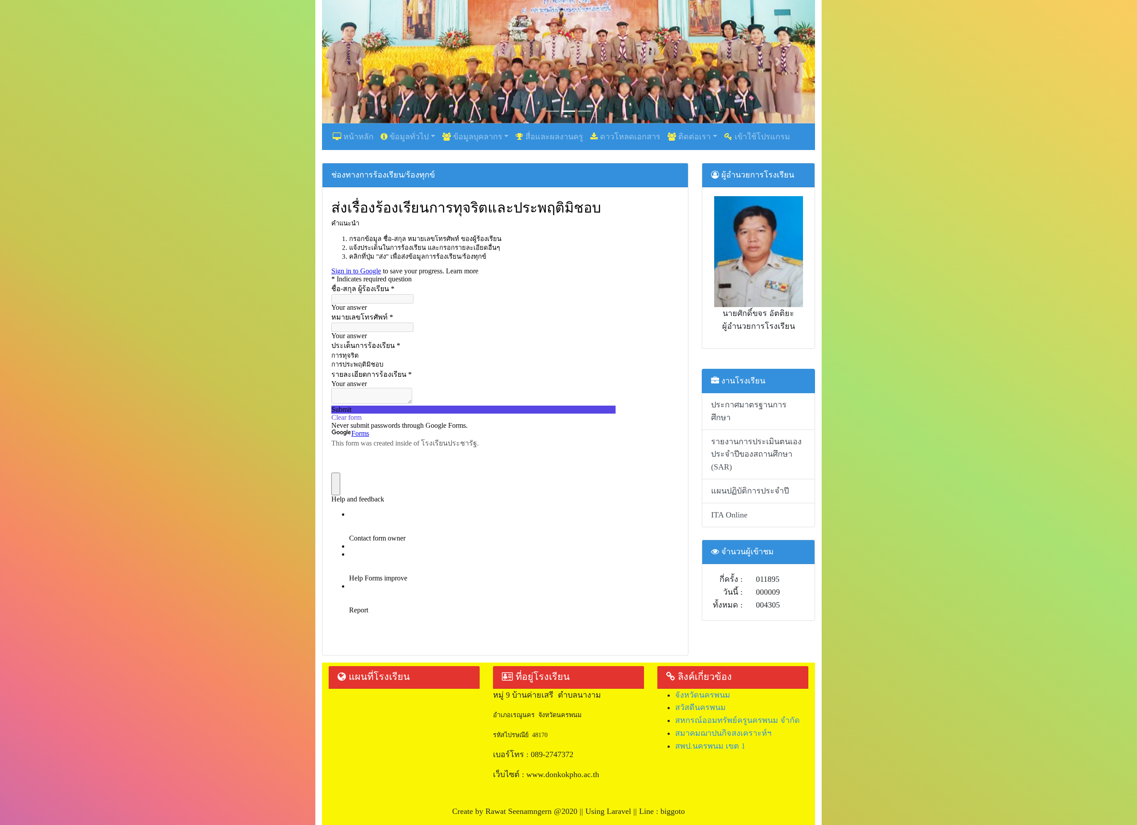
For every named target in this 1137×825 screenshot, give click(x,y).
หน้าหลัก (357, 136)
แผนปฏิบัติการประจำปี (750, 490)
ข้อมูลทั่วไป (408, 136)
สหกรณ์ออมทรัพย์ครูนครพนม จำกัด (737, 720)
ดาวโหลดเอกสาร (629, 136)
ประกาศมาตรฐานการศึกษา (749, 411)
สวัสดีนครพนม (700, 707)
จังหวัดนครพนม (702, 695)
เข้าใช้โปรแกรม (761, 136)
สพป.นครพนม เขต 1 (710, 746)
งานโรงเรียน (742, 380)
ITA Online (729, 514)
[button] (359, 61)
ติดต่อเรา (693, 136)
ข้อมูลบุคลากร (476, 136)
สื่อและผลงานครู (553, 136)
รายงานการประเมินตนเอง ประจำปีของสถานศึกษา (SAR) (756, 454)
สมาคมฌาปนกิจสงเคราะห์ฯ (723, 733)
